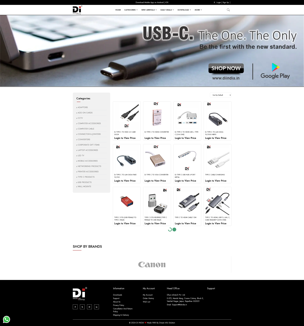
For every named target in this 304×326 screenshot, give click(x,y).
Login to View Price (124, 138)
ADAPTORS (82, 107)
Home (118, 10)
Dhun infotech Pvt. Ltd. (176, 295)
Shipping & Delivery (121, 315)
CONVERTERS (83, 139)
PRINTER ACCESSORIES (88, 171)
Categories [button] (130, 10)
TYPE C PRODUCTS (86, 177)
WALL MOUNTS (84, 186)
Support (116, 298)
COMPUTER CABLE (85, 128)
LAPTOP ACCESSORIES (87, 150)
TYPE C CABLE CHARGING (215, 174)
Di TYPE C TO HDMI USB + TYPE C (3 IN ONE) (186, 133)
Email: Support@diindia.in (177, 304)
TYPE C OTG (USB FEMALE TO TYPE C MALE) (125, 218)
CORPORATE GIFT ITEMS (88, 144)
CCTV (80, 118)
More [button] (197, 10)
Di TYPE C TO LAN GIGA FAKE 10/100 (125, 175)
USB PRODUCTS (84, 182)
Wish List (146, 301)
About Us (116, 301)
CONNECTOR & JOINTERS (89, 134)
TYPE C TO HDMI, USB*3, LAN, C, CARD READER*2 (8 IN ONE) (217, 218)
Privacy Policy (118, 305)
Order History (148, 298)
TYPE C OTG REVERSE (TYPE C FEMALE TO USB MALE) (156, 218)
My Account (147, 295)
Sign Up (226, 2)
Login (218, 2)
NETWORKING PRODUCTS (89, 166)
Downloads (117, 295)
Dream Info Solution (167, 322)
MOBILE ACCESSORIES (87, 161)
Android (160, 2)
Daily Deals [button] (166, 10)
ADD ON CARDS (85, 112)
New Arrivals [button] (148, 10)
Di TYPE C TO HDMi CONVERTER (157, 132)
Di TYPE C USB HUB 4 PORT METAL (185, 175)
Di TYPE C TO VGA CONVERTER (156, 174)
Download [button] (183, 10)
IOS (166, 2)
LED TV (80, 155)
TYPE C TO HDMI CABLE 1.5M (185, 217)
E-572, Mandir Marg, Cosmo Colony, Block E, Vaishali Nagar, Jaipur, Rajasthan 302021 (185, 300)
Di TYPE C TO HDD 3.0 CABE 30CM (125, 133)
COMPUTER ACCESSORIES (89, 123)
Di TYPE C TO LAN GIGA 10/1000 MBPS (214, 133)
